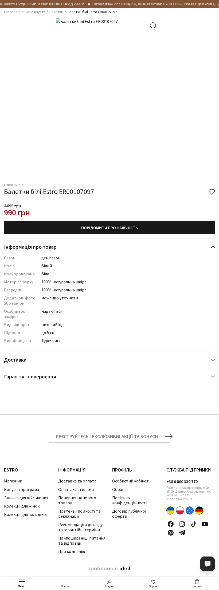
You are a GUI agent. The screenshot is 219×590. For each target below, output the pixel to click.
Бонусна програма (21, 489)
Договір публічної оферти (129, 513)
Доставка (15, 359)
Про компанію (71, 551)
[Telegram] (182, 533)
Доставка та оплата (77, 481)
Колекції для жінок (22, 506)
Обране (153, 586)
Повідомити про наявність (109, 227)
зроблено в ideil (109, 569)
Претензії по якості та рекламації (79, 513)
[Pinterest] (170, 532)
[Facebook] (170, 524)
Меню (21, 586)
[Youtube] (205, 524)
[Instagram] (182, 524)
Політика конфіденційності (129, 500)
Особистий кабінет (130, 481)
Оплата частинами (76, 489)
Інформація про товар (30, 246)
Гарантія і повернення (30, 376)
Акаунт (109, 586)
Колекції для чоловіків (25, 514)
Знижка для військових (26, 497)
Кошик (197, 586)
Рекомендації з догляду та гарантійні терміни (80, 527)
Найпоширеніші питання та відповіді (81, 540)
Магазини (13, 481)
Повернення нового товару (77, 500)
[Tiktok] (193, 524)
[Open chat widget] (207, 563)
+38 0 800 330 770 (182, 481)
